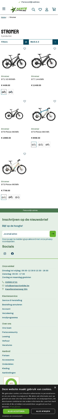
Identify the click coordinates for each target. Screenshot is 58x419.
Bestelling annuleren (12, 305)
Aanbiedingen (9, 373)
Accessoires (8, 360)
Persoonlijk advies (30, 2)
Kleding (6, 368)
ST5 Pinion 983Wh (10, 132)
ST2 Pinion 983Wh (10, 184)
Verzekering (7, 313)
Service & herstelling (12, 300)
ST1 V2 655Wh (8, 79)
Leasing (6, 336)
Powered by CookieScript (12, 416)
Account (6, 309)
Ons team (6, 328)
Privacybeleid (15, 407)
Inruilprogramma (10, 317)
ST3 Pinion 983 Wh (40, 132)
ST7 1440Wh (37, 79)
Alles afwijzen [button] (43, 411)
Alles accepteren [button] (16, 411)
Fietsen (5, 355)
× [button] (55, 388)
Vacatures (7, 345)
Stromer (5, 76)
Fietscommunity (10, 332)
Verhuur (6, 341)
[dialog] (29, 402)
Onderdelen (7, 364)
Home (3, 17)
